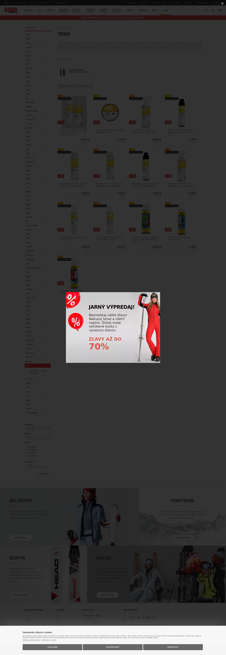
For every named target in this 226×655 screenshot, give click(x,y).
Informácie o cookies (49, 640)
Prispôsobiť (112, 647)
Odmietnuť (173, 647)
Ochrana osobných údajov (31, 640)
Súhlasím (52, 647)
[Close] (222, 3)
